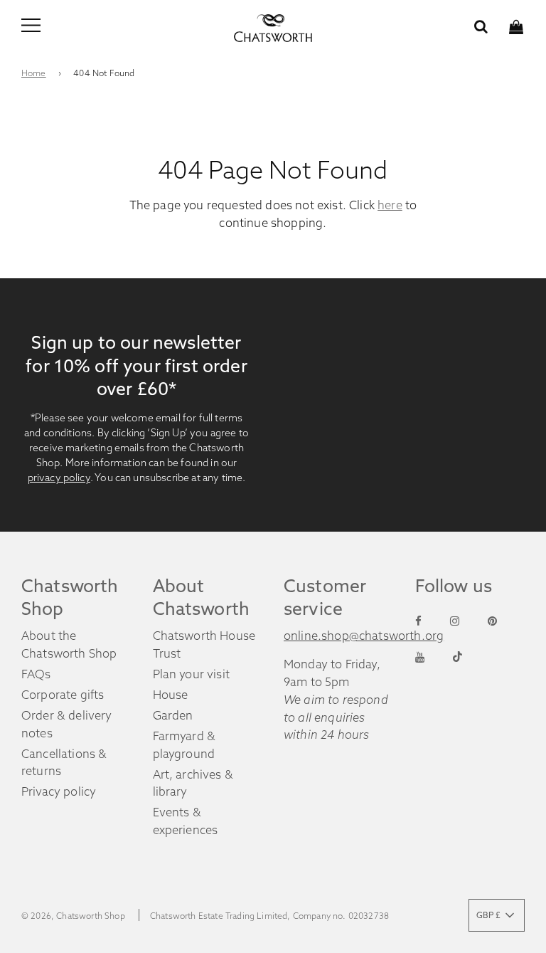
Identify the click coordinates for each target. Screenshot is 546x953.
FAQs (36, 674)
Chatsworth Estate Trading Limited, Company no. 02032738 (269, 915)
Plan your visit (191, 674)
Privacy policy (58, 791)
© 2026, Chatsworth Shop (73, 915)
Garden (173, 715)
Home (33, 73)
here (390, 205)
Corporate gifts (62, 695)
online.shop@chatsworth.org (364, 635)
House (170, 695)
